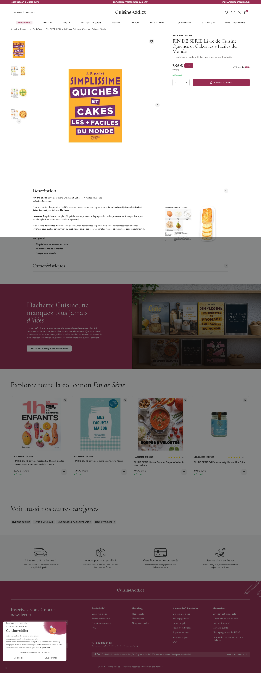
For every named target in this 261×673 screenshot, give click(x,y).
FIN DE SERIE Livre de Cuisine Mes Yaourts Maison (99, 461)
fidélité (247, 67)
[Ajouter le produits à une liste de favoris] (65, 400)
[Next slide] (18, 121)
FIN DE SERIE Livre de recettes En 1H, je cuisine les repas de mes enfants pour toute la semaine (39, 462)
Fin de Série (37, 29)
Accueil (14, 29)
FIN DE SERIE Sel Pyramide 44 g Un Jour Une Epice (219, 462)
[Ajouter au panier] (64, 472)
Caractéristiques (49, 266)
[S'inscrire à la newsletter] (67, 622)
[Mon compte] (239, 12)
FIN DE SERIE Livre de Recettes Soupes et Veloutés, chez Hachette (159, 464)
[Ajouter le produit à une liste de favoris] (151, 41)
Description (44, 191)
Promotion (24, 29)
